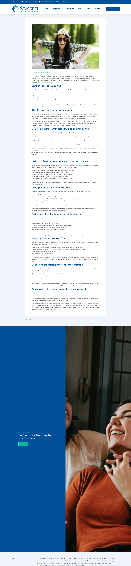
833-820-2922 (53, 309)
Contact (97, 9)
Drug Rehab (47, 72)
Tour (79, 9)
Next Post (103, 319)
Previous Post (28, 319)
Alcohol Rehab (41, 72)
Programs (56, 9)
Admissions (70, 9)
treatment (49, 218)
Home (47, 9)
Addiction (34, 72)
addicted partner (51, 132)
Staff (88, 9)
